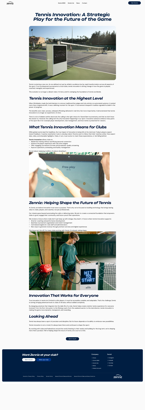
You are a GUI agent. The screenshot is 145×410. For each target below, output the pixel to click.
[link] (134, 3)
